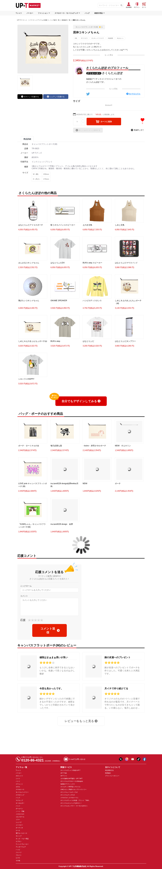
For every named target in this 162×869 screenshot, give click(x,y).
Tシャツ (19, 13)
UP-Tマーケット (22, 20)
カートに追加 (106, 122)
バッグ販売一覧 (55, 20)
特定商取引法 (109, 770)
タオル (18, 787)
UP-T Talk (63, 773)
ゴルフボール (20, 817)
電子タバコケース (21, 833)
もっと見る (109, 55)
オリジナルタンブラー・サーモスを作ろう (74, 806)
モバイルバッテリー (22, 792)
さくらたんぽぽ (112, 73)
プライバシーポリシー (112, 776)
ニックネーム (26, 586)
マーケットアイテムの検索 (38, 20)
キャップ (18, 836)
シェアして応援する (57, 97)
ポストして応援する (31, 97)
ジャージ (18, 852)
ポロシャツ (19, 776)
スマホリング (20, 795)
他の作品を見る (134, 94)
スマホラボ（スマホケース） (69, 798)
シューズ (18, 822)
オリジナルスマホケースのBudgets (71, 781)
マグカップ (19, 800)
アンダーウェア (21, 847)
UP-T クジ (63, 776)
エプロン (18, 841)
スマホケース (20, 789)
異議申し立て (139, 130)
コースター (19, 825)
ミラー (18, 819)
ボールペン (19, 808)
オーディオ (19, 828)
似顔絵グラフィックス (67, 784)
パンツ (18, 781)
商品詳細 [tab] (27, 139)
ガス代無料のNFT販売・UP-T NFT (71, 778)
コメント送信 (47, 630)
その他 (18, 860)
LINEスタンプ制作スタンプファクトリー (73, 789)
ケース (18, 830)
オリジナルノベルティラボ (69, 792)
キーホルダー (20, 803)
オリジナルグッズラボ (67, 795)
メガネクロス (20, 814)
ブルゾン (18, 855)
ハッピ (18, 849)
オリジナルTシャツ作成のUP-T (70, 770)
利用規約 (108, 773)
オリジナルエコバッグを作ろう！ (71, 803)
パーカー (30, 13)
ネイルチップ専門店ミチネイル (70, 787)
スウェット (19, 784)
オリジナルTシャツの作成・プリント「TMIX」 (75, 800)
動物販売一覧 (66, 20)
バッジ (18, 806)
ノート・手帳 (20, 811)
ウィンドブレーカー (22, 844)
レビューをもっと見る (79, 721)
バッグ (87, 13)
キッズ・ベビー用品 (22, 839)
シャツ (18, 778)
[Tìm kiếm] (121, 5)
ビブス (18, 858)
